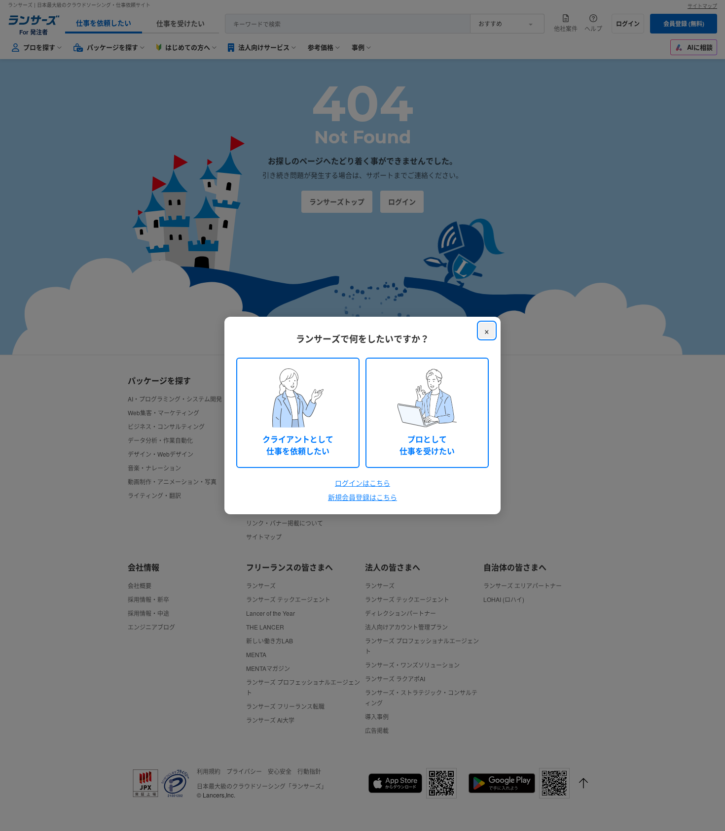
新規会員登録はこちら (362, 497)
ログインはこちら (362, 483)
